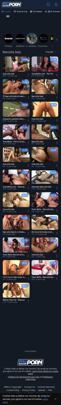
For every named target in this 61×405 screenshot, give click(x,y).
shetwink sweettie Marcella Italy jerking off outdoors (14, 119)
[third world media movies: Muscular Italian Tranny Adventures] (45, 225)
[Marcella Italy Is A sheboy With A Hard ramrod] (16, 225)
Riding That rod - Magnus (14, 300)
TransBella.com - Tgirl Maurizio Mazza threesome (43, 74)
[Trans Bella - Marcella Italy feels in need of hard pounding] (45, 270)
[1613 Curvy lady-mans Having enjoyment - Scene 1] (16, 270)
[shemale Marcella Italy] (45, 180)
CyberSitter (30, 379)
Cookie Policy (13, 390)
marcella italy (8, 74)
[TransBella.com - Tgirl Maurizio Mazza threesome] (45, 67)
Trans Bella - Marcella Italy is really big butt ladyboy (43, 209)
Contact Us (29, 386)
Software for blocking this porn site (24, 377)
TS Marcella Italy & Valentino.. (14, 96)
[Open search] (48, 4)
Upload (41, 390)
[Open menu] (56, 4)
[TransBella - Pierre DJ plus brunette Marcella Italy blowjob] (16, 134)
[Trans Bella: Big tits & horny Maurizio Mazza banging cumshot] (16, 247)
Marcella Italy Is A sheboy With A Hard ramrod (14, 232)
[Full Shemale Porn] (11, 4)
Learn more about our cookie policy (43, 372)
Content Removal (46, 386)
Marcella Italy (37, 96)
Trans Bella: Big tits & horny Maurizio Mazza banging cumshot (14, 255)
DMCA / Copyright (12, 386)
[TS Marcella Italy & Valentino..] (16, 89)
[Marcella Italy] (45, 89)
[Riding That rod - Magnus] (16, 293)
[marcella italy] (16, 67)
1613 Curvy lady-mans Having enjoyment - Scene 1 (14, 277)
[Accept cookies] (55, 399)
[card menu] (28, 75)
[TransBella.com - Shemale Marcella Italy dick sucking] (16, 180)
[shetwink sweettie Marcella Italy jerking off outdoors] (16, 112)
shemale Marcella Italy (41, 187)
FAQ (50, 390)
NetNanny (48, 377)
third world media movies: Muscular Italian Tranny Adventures (43, 232)
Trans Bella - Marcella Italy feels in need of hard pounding (43, 277)
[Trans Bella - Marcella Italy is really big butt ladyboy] (45, 202)
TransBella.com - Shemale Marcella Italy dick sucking (14, 187)
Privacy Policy (28, 390)
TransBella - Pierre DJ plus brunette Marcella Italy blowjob (14, 142)
